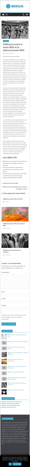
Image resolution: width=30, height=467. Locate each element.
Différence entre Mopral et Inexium (15, 372)
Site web (4, 305)
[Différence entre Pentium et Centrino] (15, 234)
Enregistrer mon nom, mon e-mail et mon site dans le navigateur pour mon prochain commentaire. (14, 317)
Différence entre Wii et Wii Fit (9, 407)
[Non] (28, 461)
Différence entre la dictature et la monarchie (17, 341)
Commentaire (6, 272)
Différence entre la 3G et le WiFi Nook (11, 405)
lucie (14, 53)
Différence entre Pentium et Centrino (12, 251)
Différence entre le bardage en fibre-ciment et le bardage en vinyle (15, 188)
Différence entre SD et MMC (10, 183)
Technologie (5, 41)
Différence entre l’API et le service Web (14, 224)
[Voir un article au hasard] (26, 14)
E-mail (4, 298)
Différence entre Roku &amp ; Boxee (10, 403)
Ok (10, 464)
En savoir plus (17, 464)
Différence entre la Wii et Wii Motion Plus (11, 401)
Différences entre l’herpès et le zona (15, 390)
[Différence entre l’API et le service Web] (15, 208)
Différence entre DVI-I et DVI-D (13, 199)
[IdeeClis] (3, 14)
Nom (3, 292)
